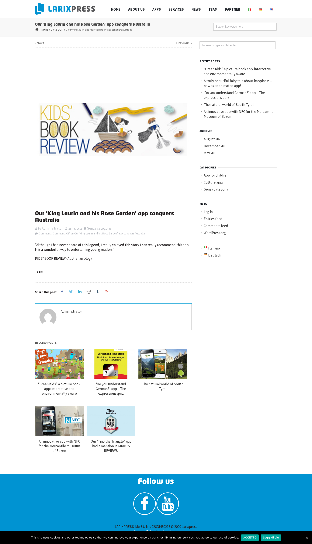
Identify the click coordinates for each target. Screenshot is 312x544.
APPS (156, 9)
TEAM (213, 9)
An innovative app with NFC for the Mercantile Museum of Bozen (59, 446)
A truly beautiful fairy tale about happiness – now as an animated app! (238, 83)
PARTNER (232, 9)
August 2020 (213, 139)
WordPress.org (215, 232)
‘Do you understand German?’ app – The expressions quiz (111, 389)
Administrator (52, 228)
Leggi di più (271, 537)
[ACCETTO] (307, 538)
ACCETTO (250, 537)
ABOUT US (136, 9)
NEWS (196, 9)
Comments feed (216, 225)
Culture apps (214, 182)
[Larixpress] (65, 9)
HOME (116, 9)
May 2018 (210, 153)
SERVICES (176, 9)
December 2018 (215, 146)
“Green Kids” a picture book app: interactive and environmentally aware (59, 389)
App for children (216, 175)
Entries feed (213, 218)
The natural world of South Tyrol (162, 386)
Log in (208, 211)
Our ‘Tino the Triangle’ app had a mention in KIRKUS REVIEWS (111, 446)
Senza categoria (53, 29)
